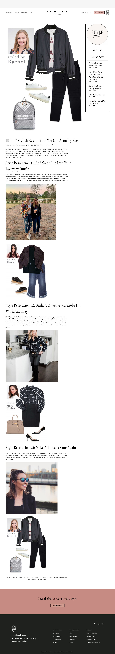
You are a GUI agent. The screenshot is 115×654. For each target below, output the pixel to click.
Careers (89, 630)
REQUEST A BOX (99, 12)
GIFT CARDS (73, 636)
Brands (72, 639)
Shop (71, 642)
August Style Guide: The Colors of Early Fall (96, 87)
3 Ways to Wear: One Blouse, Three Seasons (95, 64)
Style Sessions (75, 630)
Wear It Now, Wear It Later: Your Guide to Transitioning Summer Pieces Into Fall (96, 76)
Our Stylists (24, 12)
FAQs (31, 12)
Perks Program (92, 633)
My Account (84, 12)
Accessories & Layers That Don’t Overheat (97, 102)
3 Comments (43, 145)
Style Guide (20, 145)
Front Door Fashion (32, 145)
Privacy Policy (91, 639)
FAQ (71, 633)
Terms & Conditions (93, 642)
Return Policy (91, 636)
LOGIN (55, 642)
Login (91, 12)
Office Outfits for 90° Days (97, 95)
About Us (16, 12)
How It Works (9, 12)
